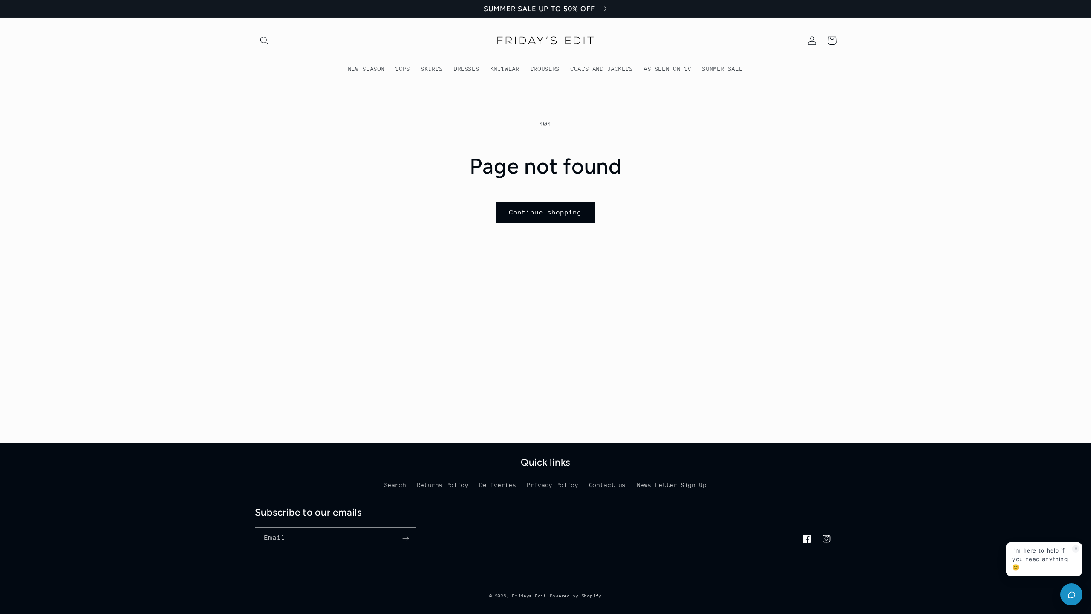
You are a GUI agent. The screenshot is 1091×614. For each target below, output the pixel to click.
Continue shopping (545, 212)
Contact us (607, 484)
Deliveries (497, 484)
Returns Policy (443, 484)
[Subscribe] (405, 537)
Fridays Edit (529, 596)
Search (395, 484)
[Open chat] (1071, 594)
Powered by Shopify (576, 596)
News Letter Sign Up (672, 484)
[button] (264, 40)
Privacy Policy (553, 484)
